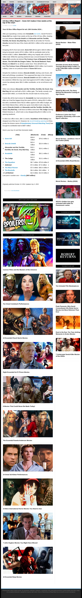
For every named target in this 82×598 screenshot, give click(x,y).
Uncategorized (15, 190)
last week (37, 34)
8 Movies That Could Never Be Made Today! (19, 406)
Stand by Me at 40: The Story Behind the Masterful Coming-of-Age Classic (68, 92)
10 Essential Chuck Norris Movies (15, 338)
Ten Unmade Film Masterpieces (67, 286)
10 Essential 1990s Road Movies (68, 161)
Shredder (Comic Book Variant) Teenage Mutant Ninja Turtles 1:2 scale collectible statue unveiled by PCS (68, 67)
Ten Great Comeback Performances (16, 304)
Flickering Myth (41, 9)
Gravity (23, 175)
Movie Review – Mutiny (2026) (67, 181)
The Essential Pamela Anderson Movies (17, 440)
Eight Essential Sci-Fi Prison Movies (16, 372)
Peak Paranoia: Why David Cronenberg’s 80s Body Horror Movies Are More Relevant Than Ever (67, 309)
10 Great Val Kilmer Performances (15, 474)
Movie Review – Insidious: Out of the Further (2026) (68, 139)
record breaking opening (37, 121)
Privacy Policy (53, 592)
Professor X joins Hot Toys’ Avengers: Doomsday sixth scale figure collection (68, 116)
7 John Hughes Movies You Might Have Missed (20, 543)
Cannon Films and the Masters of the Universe (20, 270)
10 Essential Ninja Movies (12, 577)
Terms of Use (45, 592)
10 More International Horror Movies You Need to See (22, 509)
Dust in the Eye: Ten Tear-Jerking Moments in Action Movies (68, 333)
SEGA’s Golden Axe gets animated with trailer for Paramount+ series (65, 203)
